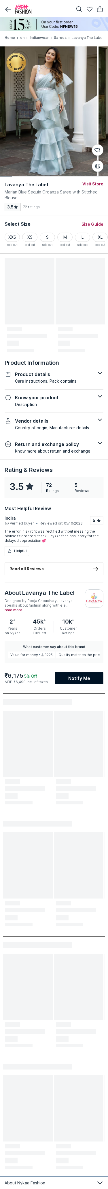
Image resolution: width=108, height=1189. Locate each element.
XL (100, 237)
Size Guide (92, 224)
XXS (12, 237)
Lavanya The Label (26, 184)
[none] (54, 24)
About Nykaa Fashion (25, 1182)
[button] (8, 9)
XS (30, 237)
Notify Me (79, 678)
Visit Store (92, 183)
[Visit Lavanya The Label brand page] (94, 598)
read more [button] (13, 610)
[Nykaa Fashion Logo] (42, 9)
